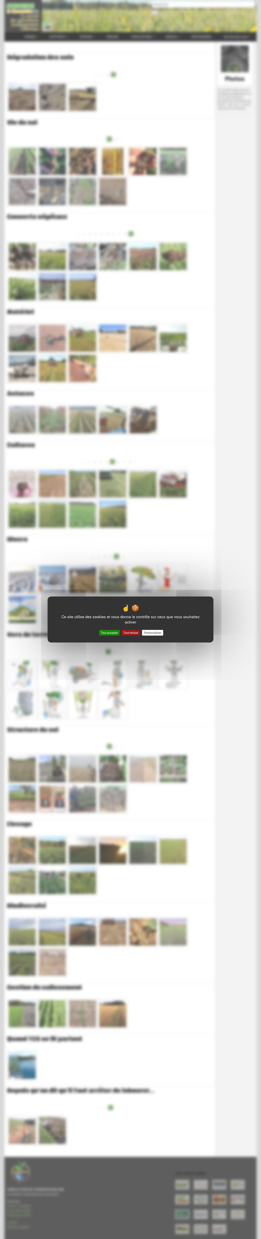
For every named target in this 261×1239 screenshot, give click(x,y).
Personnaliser (152, 633)
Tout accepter (109, 633)
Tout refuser (130, 633)
